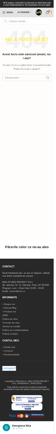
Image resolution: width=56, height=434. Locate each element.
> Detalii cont (8, 347)
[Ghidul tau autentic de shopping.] (9, 368)
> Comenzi (7, 351)
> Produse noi (9, 311)
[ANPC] (26, 399)
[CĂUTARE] (47, 77)
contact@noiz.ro (16, 5)
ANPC (5, 315)
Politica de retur (10, 319)
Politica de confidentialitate (15, 330)
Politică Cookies (10, 334)
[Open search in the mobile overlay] (26, 21)
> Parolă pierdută (10, 354)
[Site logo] (39, 12)
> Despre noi (8, 304)
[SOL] (26, 406)
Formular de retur (11, 322)
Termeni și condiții (11, 326)
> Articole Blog (9, 308)
